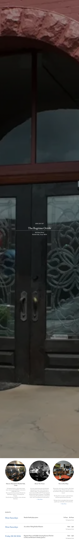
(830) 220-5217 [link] (39, 224)
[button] (39, 499)
